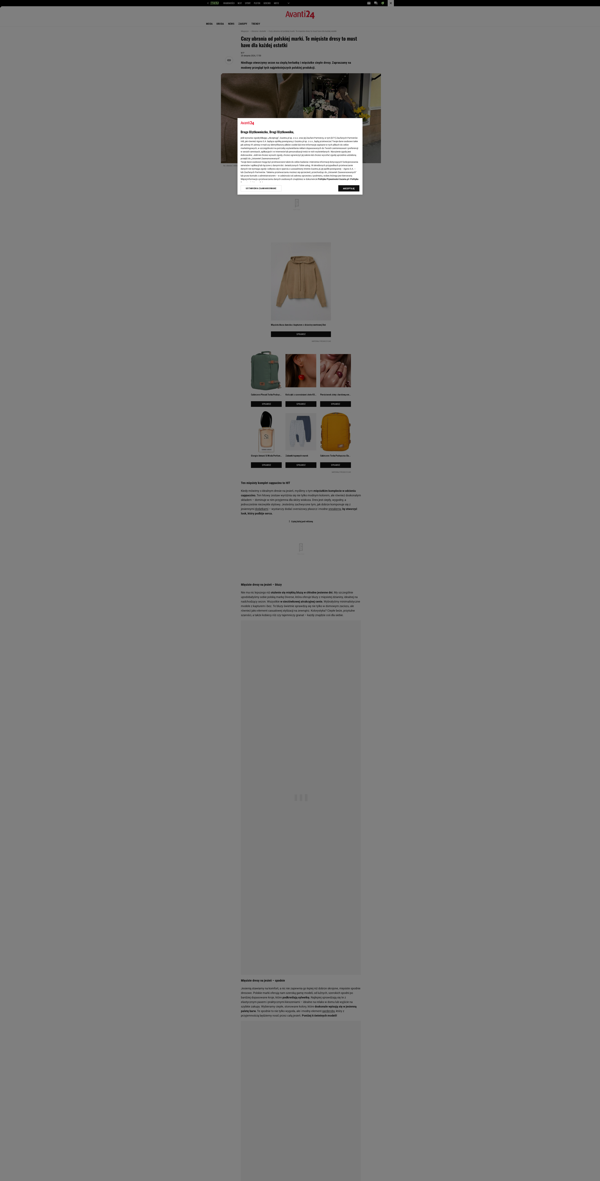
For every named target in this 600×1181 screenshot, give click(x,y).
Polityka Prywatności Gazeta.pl (333, 179)
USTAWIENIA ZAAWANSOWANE (261, 188)
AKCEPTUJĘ (349, 188)
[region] (300, 156)
